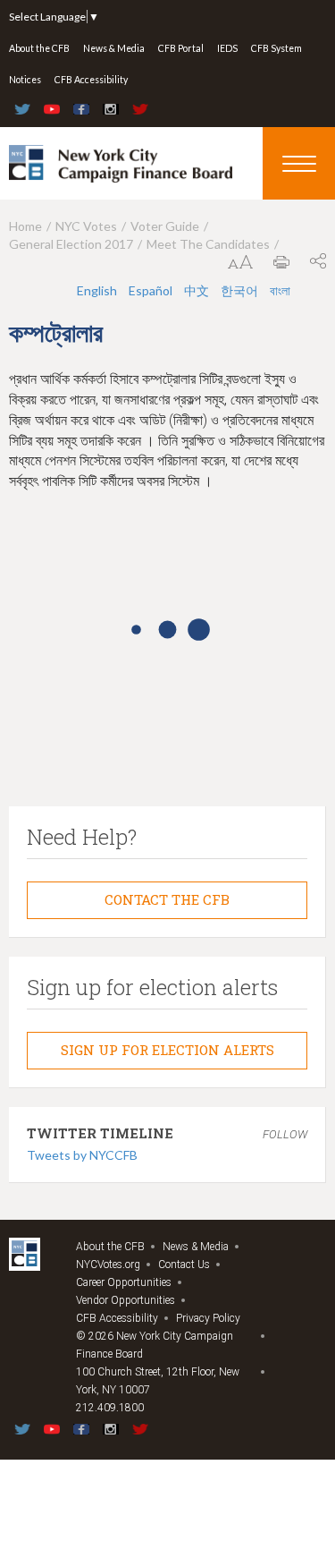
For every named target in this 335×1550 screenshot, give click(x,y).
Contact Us (184, 1264)
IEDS (227, 48)
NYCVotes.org (108, 1264)
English (97, 290)
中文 (196, 290)
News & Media (114, 48)
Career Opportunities (124, 1282)
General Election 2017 (71, 243)
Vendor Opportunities (125, 1300)
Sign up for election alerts (167, 1050)
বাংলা (280, 290)
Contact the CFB (167, 899)
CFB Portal (181, 48)
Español (150, 290)
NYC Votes (86, 226)
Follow (285, 1134)
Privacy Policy (208, 1318)
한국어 (239, 290)
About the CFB (39, 48)
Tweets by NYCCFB (82, 1154)
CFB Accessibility (91, 79)
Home (25, 226)
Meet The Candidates (208, 243)
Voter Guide (164, 226)
